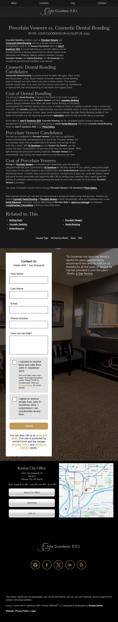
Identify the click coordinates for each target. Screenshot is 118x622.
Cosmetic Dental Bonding (25, 199)
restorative (59, 115)
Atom (73, 238)
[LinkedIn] (70, 564)
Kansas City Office (32, 468)
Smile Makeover (69, 124)
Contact (102, 3)
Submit (29, 425)
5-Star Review (84, 273)
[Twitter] (58, 564)
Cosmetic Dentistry (18, 224)
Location (43, 3)
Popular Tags (42, 238)
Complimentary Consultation (19, 205)
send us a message (80, 202)
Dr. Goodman (34, 145)
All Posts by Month (59, 238)
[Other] (35, 564)
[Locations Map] (86, 490)
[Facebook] (47, 564)
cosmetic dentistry (70, 100)
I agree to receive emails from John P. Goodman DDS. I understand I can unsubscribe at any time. (30, 406)
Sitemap (10, 611)
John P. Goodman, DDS (30, 121)
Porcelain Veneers (49, 40)
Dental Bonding (72, 224)
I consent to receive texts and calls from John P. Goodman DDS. (31, 374)
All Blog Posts (15, 220)
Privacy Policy (26, 385)
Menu (14, 3)
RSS (80, 238)
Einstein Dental (96, 605)
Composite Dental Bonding (18, 43)
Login (33, 611)
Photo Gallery (48, 127)
